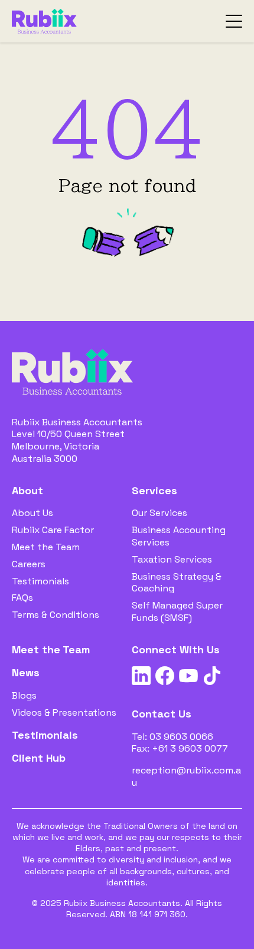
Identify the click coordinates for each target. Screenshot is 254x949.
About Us (32, 513)
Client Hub (39, 758)
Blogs (24, 695)
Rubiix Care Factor (53, 530)
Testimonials (40, 581)
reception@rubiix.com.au (186, 776)
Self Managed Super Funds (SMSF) (177, 611)
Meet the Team (46, 547)
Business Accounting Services (179, 536)
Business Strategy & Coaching (177, 582)
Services (154, 490)
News (26, 672)
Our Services (159, 513)
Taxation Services (172, 559)
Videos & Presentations (64, 712)
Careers (28, 564)
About (27, 490)
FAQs (22, 597)
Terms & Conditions (55, 615)
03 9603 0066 (181, 736)
